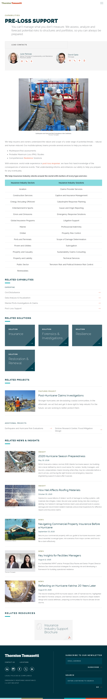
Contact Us (10, 662)
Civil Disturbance (12, 292)
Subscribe (94, 667)
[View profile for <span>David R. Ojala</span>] (61, 58)
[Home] (12, 3)
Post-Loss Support (13, 308)
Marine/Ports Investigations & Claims (21, 303)
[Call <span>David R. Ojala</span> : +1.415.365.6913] (75, 60)
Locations (24, 662)
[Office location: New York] (31, 61)
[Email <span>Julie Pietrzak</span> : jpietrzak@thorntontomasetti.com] (22, 61)
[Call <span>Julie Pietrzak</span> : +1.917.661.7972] (27, 61)
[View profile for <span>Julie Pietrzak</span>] (13, 58)
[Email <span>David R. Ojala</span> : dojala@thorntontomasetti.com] (70, 60)
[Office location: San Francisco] (79, 60)
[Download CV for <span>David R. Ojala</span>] (84, 60)
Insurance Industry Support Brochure (56, 628)
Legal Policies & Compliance (18, 676)
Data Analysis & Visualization (17, 298)
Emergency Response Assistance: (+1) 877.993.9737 (20, 682)
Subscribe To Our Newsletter (84, 655)
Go (98, 687)
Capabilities (12, 15)
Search (70, 675)
